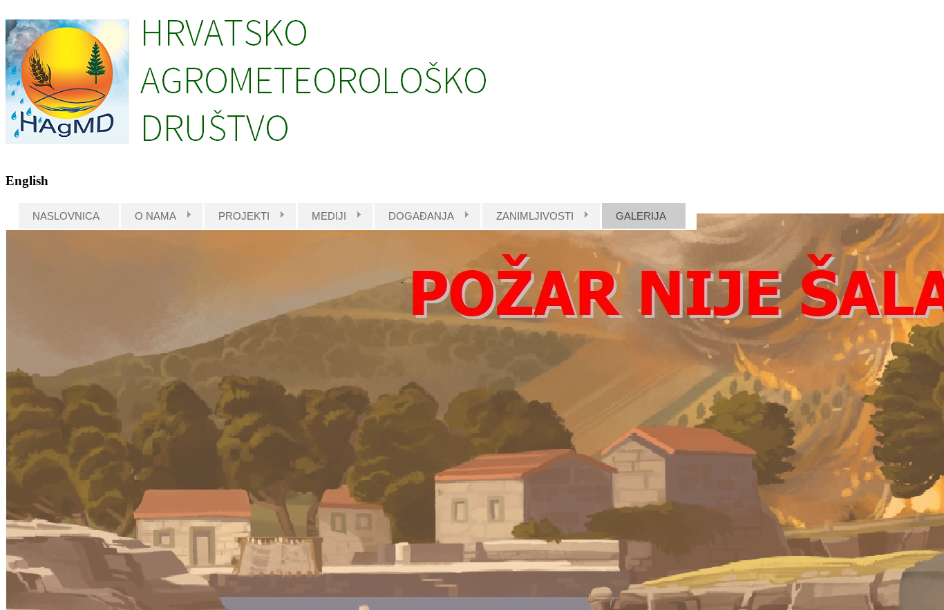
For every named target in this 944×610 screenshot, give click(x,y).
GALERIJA (641, 216)
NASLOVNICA (66, 216)
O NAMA (155, 216)
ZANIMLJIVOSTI (535, 216)
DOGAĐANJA (421, 216)
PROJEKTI (244, 216)
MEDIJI (329, 216)
